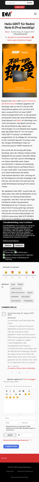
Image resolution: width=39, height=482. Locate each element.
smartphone (16, 301)
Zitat (16, 394)
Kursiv (10, 391)
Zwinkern (17, 397)
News (7, 32)
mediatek (15, 297)
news (13, 284)
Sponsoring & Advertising (19, 477)
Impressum (10, 471)
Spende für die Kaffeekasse (19, 37)
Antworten (16, 366)
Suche (29, 3)
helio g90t (25, 297)
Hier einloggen (30, 379)
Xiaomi (14, 101)
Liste (10, 394)
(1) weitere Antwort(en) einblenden (21, 368)
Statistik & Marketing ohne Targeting (18, 255)
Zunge (10, 397)
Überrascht (7, 397)
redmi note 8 (16, 288)
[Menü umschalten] (35, 14)
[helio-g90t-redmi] (19, 70)
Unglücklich (14, 397)
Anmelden (19, 7)
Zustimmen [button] (19, 245)
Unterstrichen (14, 391)
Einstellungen (22, 252)
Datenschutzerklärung (25, 471)
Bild (23, 391)
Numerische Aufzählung (7, 394)
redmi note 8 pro (17, 293)
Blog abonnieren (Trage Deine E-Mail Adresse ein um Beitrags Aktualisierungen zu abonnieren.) (20, 428)
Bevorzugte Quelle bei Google (19, 40)
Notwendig (9, 252)
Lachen (29, 394)
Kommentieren (11, 446)
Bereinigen (20, 394)
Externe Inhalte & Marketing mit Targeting (17, 258)
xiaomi (30, 293)
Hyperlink (20, 391)
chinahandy (28, 301)
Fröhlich (25, 394)
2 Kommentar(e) (20, 34)
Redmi (18, 120)
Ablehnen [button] (8, 245)
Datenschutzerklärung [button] (11, 241)
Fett (7, 391)
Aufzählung (29, 391)
